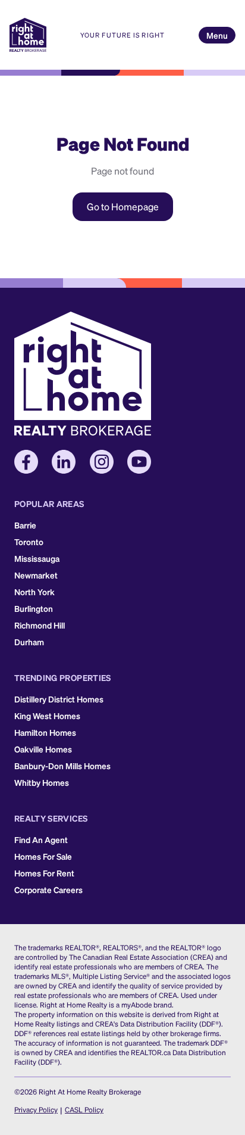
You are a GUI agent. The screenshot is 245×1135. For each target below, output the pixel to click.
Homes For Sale (43, 856)
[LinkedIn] (64, 462)
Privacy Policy (36, 1109)
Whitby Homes (41, 782)
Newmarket (36, 575)
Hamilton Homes (45, 732)
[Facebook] (26, 462)
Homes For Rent (44, 872)
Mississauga (36, 558)
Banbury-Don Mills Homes (62, 765)
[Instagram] (102, 462)
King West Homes (47, 715)
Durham (29, 641)
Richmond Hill (39, 625)
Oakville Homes (43, 749)
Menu (217, 35)
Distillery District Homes (58, 699)
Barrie (25, 525)
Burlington (33, 608)
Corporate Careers (48, 889)
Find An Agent (41, 839)
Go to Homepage (123, 206)
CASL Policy (84, 1109)
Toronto (28, 541)
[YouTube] (139, 462)
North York (34, 591)
